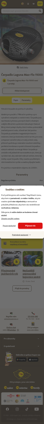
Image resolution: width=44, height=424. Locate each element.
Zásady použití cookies (10, 218)
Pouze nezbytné (9, 226)
